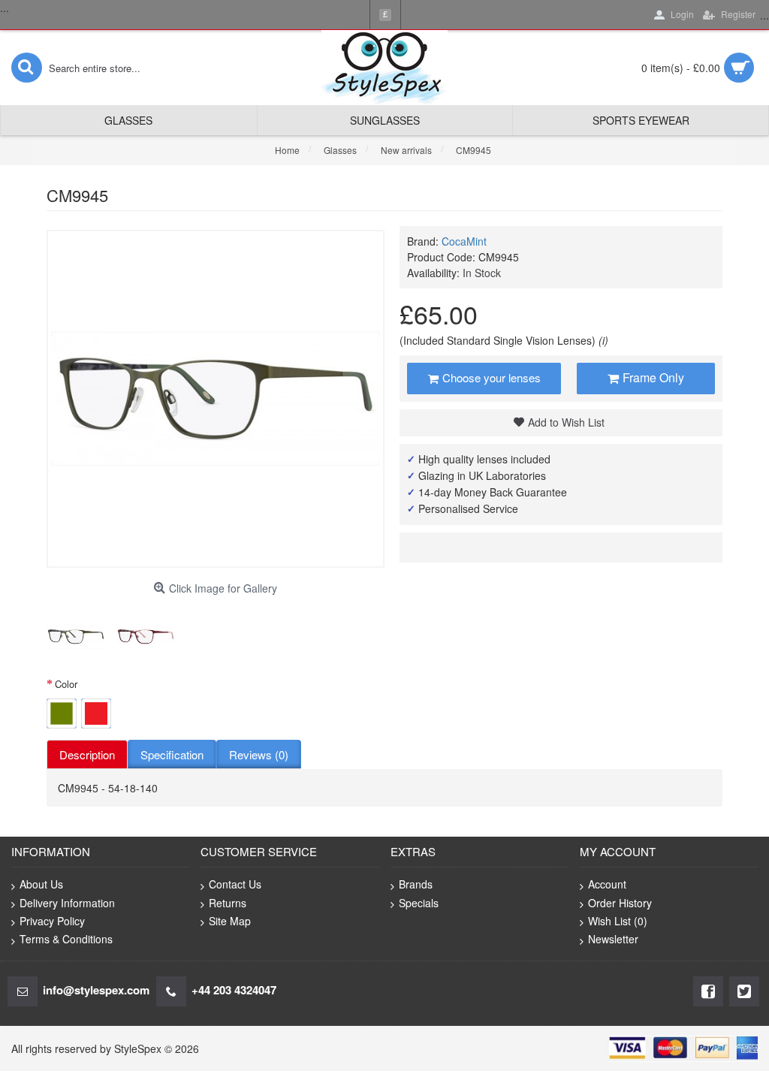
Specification (172, 754)
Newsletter (613, 938)
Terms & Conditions (66, 938)
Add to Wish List (566, 422)
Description (87, 754)
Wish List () (617, 920)
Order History (620, 902)
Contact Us (235, 883)
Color (66, 684)
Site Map (230, 920)
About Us (41, 883)
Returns (227, 902)
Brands (416, 883)
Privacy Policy (52, 920)
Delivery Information (67, 902)
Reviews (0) (258, 754)
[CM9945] (76, 637)
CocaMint (464, 241)
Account (607, 883)
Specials (419, 902)
